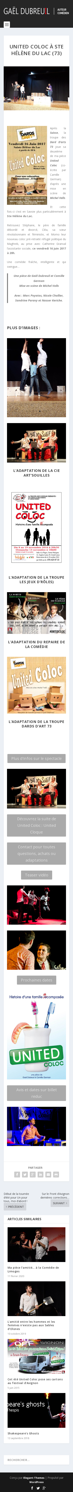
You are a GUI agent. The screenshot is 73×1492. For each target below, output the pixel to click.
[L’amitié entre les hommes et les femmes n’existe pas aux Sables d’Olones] (37, 1298)
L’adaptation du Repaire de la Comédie (36, 644)
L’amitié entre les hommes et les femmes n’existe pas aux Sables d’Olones (31, 1325)
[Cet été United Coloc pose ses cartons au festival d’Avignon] (37, 1356)
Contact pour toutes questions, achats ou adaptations (37, 853)
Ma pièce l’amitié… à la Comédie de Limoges (33, 1269)
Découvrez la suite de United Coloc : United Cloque (36, 825)
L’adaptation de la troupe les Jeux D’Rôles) (36, 579)
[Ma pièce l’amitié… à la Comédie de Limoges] (37, 1244)
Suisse (54, 133)
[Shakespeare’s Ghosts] (37, 1410)
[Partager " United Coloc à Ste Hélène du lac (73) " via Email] (48, 1174)
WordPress (36, 1482)
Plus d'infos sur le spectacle (36, 758)
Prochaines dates (36, 980)
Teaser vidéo (36, 875)
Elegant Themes (33, 1478)
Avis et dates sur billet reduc (36, 1093)
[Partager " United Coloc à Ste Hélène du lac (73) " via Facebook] (17, 1174)
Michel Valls (57, 198)
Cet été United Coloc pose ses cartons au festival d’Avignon (35, 1381)
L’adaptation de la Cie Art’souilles (36, 472)
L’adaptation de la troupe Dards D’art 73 (36, 723)
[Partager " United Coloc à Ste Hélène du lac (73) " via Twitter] (25, 1174)
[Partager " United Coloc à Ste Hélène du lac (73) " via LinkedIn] (40, 1174)
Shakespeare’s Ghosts (23, 1433)
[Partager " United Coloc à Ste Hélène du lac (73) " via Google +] (33, 1174)
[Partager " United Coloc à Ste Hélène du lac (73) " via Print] (56, 1174)
